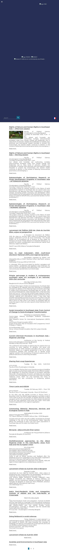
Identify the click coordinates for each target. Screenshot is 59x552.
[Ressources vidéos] (54, 118)
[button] (1, 2)
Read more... (13, 148)
